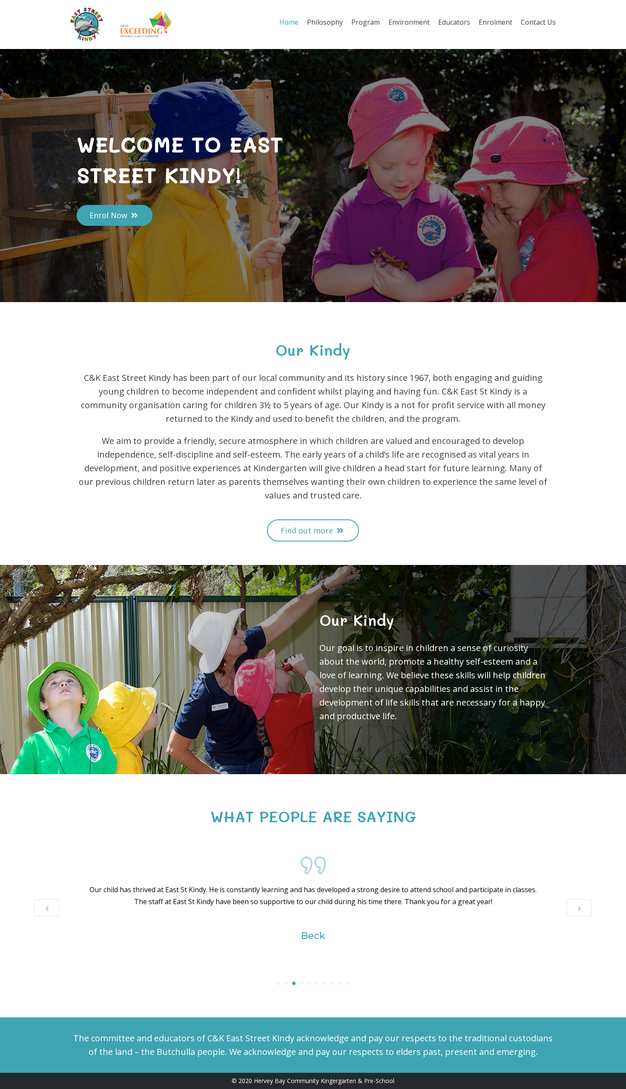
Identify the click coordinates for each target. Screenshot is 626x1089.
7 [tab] (324, 983)
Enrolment (495, 22)
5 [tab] (309, 983)
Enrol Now (109, 215)
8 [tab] (332, 983)
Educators (454, 22)
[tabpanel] (313, 900)
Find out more (308, 530)
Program (365, 22)
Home (289, 22)
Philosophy (325, 22)
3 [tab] (294, 983)
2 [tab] (286, 983)
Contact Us (538, 22)
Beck (313, 936)
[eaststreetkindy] (86, 24)
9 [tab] (340, 983)
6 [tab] (317, 983)
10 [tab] (347, 983)
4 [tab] (301, 983)
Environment (409, 22)
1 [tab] (278, 983)
